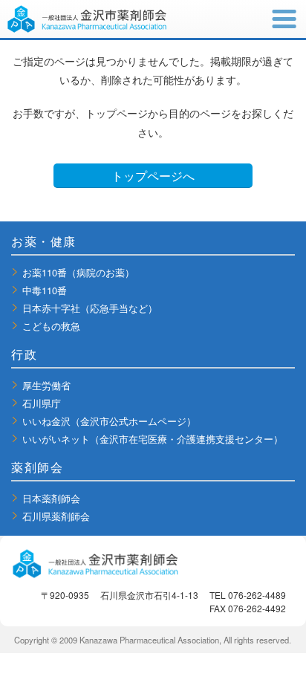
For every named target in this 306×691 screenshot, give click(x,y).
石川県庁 (41, 403)
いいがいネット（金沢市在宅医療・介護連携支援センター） (152, 439)
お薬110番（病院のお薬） (78, 272)
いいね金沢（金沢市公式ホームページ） (109, 421)
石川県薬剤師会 (56, 516)
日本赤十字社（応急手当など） (89, 308)
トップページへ (153, 175)
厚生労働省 (46, 385)
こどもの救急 (51, 326)
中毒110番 (44, 290)
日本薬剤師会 (51, 498)
